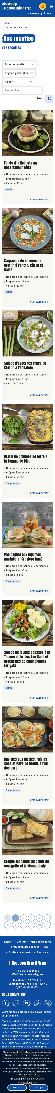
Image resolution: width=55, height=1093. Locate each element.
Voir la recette (39, 199)
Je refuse (17, 1087)
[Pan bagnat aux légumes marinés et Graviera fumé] (27, 525)
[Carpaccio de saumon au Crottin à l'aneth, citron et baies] (27, 231)
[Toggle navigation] (51, 7)
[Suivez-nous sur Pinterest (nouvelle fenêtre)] (48, 1003)
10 (39, 925)
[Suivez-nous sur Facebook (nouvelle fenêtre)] (5, 1003)
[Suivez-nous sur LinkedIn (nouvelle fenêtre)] (16, 1003)
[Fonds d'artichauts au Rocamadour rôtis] (27, 133)
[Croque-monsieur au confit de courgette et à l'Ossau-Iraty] (27, 832)
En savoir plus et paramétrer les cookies (27, 1080)
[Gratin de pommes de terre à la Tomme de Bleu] (27, 427)
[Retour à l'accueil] (9, 4)
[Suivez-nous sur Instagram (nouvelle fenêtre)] (37, 1003)
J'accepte (38, 1087)
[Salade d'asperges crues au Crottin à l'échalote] (27, 333)
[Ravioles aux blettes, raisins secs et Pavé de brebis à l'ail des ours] (27, 729)
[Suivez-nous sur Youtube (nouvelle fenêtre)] (27, 1003)
